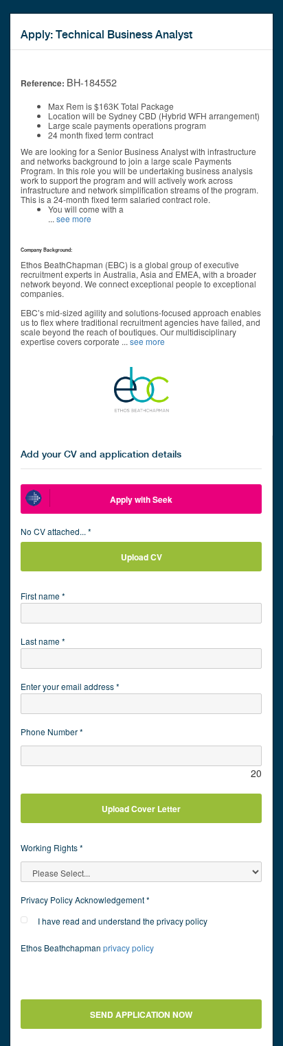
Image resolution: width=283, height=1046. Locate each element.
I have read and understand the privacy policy (122, 921)
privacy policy (128, 947)
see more (73, 218)
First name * (43, 596)
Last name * (43, 641)
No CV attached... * (56, 531)
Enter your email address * (70, 686)
